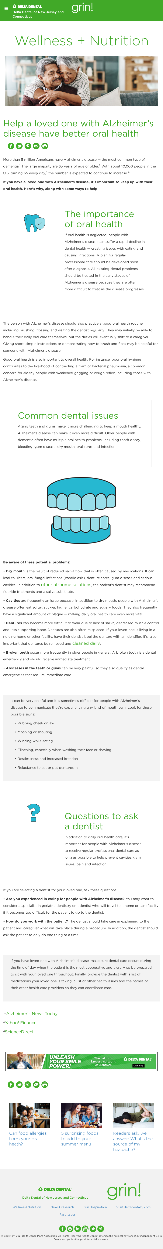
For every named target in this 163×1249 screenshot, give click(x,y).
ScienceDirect (19, 1031)
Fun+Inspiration (95, 1207)
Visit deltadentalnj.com (133, 1207)
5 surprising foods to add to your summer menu (79, 1138)
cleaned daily (86, 643)
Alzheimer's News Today (32, 1013)
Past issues (67, 1214)
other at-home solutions (66, 584)
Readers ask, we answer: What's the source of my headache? (133, 1141)
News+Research (62, 1207)
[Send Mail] (37, 146)
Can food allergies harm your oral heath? (28, 1138)
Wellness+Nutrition (27, 1207)
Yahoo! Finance (21, 1022)
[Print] (45, 146)
